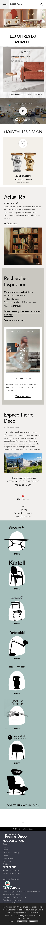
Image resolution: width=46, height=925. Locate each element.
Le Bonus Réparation (11, 879)
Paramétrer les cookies (12, 894)
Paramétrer (22, 921)
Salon (5, 844)
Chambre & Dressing (11, 852)
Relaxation (6, 846)
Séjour (5, 849)
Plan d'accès (23, 499)
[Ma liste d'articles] (33, 4)
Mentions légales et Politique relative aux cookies (21, 891)
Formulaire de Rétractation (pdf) (15, 903)
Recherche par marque (11, 873)
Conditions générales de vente (14, 897)
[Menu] (4, 4)
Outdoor (6, 864)
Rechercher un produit (11, 870)
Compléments (8, 858)
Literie (5, 855)
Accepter (34, 921)
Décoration (7, 861)
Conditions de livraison (12, 900)
